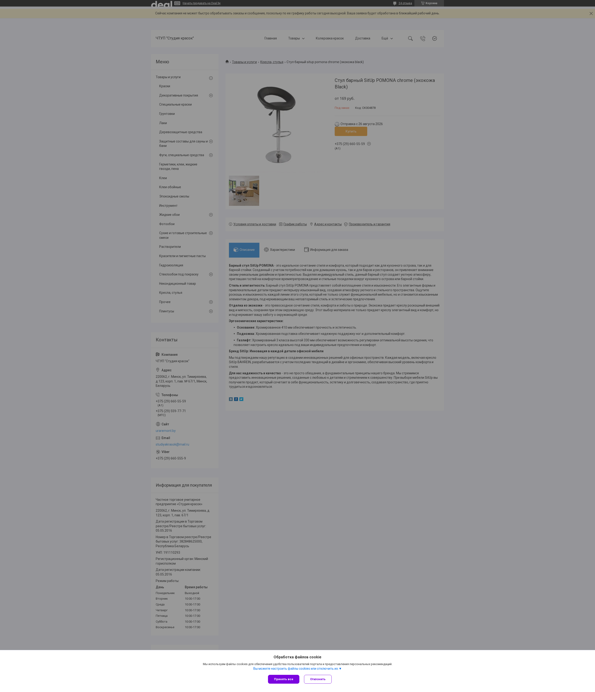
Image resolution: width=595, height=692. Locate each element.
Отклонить (318, 679)
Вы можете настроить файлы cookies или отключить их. (296, 668)
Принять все (283, 679)
